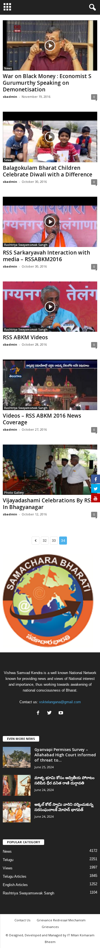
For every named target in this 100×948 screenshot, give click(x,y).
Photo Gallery (14, 493)
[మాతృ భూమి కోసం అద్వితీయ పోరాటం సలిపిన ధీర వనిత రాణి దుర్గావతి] (17, 785)
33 (54, 540)
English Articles (15, 885)
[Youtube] (61, 713)
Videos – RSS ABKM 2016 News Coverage (42, 419)
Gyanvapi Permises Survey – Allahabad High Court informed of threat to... (65, 755)
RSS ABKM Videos (25, 337)
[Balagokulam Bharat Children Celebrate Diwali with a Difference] (50, 137)
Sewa (7, 160)
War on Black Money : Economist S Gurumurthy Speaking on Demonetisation (47, 83)
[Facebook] (39, 713)
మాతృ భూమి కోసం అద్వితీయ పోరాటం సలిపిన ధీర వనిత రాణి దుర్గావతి (64, 780)
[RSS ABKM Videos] (50, 306)
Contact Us (22, 920)
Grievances (50, 927)
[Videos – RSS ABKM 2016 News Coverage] (50, 385)
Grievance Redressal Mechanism (61, 920)
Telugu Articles (14, 876)
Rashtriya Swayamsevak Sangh (26, 245)
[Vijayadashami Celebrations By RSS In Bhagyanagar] (50, 470)
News (8, 68)
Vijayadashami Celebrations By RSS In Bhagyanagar (48, 504)
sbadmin (10, 96)
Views (7, 868)
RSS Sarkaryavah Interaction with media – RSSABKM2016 (46, 256)
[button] (91, 7)
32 (45, 540)
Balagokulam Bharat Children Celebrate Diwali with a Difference (47, 171)
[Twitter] (50, 713)
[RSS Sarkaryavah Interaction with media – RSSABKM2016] (50, 222)
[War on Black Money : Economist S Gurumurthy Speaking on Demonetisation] (50, 45)
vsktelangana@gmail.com (60, 702)
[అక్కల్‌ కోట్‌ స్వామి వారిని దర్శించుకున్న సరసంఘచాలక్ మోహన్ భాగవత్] (17, 812)
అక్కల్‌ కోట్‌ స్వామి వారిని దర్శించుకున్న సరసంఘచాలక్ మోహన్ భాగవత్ (63, 807)
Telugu (8, 860)
